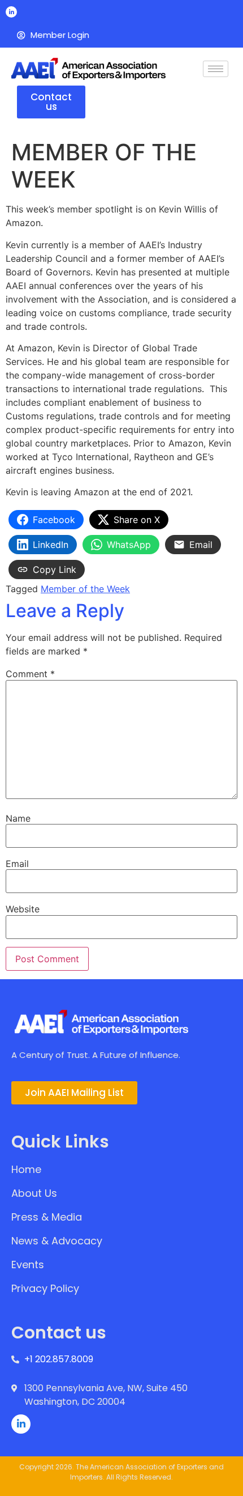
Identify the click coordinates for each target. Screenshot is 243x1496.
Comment (30, 673)
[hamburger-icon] (215, 69)
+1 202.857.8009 (58, 1359)
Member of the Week (85, 588)
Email (17, 863)
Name (18, 818)
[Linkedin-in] (11, 12)
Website (23, 908)
